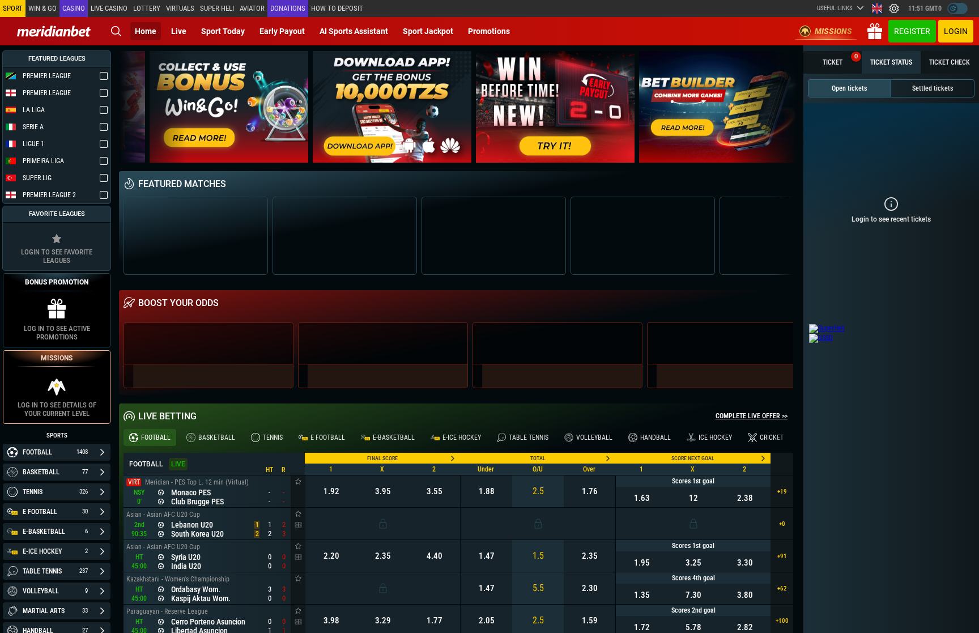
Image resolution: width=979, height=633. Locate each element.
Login (956, 31)
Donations (287, 8)
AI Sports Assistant (354, 31)
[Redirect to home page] (54, 31)
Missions (833, 31)
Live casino (109, 8)
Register (912, 31)
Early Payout (282, 31)
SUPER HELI (217, 8)
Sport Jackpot (428, 31)
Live (178, 31)
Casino (73, 8)
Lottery (146, 8)
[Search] (116, 31)
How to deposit (337, 8)
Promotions (489, 31)
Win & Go (42, 8)
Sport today (223, 31)
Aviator (252, 8)
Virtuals (180, 8)
